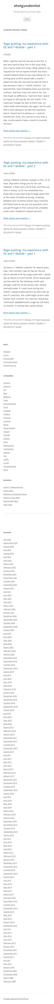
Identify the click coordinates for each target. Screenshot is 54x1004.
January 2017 (8, 776)
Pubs (5, 442)
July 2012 (7, 929)
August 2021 (8, 588)
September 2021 (10, 584)
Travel (6, 463)
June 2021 (7, 595)
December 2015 (10, 821)
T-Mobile (39, 141)
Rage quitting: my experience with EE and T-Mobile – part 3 (25, 45)
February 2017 (9, 772)
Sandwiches (8, 449)
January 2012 (8, 946)
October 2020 (9, 623)
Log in (6, 355)
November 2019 (10, 661)
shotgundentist (27, 5)
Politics (6, 438)
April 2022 (7, 560)
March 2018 (8, 727)
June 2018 (7, 717)
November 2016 (10, 783)
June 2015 (7, 842)
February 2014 (9, 897)
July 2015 (7, 838)
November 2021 (10, 577)
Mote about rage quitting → (16, 218)
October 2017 (9, 744)
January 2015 (8, 859)
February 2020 (9, 651)
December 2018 (10, 696)
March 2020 (8, 647)
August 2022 (8, 553)
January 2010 (8, 967)
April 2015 (7, 849)
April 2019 (7, 685)
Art (4, 390)
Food (5, 407)
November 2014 (10, 866)
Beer (5, 393)
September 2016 (10, 790)
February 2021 (9, 609)
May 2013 (7, 915)
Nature (6, 431)
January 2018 (8, 734)
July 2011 (7, 960)
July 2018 (7, 713)
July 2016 (7, 797)
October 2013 (9, 904)
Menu (27, 19)
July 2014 (7, 880)
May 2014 (7, 887)
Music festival (9, 428)
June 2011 (7, 964)
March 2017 (8, 769)
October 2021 (9, 581)
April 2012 (7, 939)
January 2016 (8, 817)
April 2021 (7, 602)
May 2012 (7, 936)
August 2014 (8, 877)
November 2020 (10, 619)
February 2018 (9, 731)
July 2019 (7, 675)
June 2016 (7, 800)
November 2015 (10, 824)
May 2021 (7, 598)
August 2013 (8, 911)
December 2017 (10, 737)
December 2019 (10, 657)
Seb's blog (7, 504)
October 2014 (9, 870)
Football (7, 410)
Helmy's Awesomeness (13, 487)
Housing (7, 417)
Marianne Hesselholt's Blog (15, 494)
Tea (4, 456)
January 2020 (8, 654)
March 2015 (8, 852)
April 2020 (7, 644)
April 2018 (7, 724)
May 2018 (7, 720)
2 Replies (7, 54)
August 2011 (8, 957)
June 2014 (7, 884)
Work (5, 470)
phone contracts (20, 141)
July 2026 (7, 539)
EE (11, 141)
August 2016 (8, 793)
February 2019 (9, 689)
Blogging (7, 396)
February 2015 (9, 856)
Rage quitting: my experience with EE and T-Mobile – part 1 (25, 251)
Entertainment (9, 403)
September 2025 (10, 543)
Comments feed (10, 362)
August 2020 (8, 630)
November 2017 (10, 741)
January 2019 (8, 692)
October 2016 (9, 786)
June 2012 (7, 932)
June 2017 (7, 758)
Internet (7, 421)
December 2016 (10, 779)
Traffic (6, 459)
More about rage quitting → (16, 130)
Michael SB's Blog (10, 501)
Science (6, 452)
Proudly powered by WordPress (16, 998)
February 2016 (9, 814)
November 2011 (10, 950)
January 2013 (8, 922)
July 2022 (7, 557)
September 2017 (10, 748)
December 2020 (10, 616)
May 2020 (7, 640)
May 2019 (7, 682)
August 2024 (8, 546)
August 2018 (8, 710)
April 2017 (7, 765)
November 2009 (10, 974)
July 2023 (7, 550)
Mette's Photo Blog (11, 497)
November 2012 (10, 925)
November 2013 (10, 901)
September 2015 (10, 831)
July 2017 (7, 755)
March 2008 (8, 977)
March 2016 (8, 811)
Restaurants (8, 445)
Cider (5, 400)
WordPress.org (9, 365)
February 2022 (9, 567)
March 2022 (8, 564)
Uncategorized (9, 466)
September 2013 (10, 908)
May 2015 (7, 845)
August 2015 (8, 835)
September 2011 (10, 953)
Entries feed (8, 358)
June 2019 (7, 678)
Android (6, 386)
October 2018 (9, 703)
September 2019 (10, 668)
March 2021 (8, 605)
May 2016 (7, 804)
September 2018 (10, 706)
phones (31, 141)
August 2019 (8, 671)
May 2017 (7, 762)
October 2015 (9, 828)
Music (5, 424)
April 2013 (7, 918)
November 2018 (10, 699)
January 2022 (8, 571)
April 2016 (7, 807)
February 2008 (9, 981)
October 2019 (9, 664)
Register (6, 351)
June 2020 (7, 637)
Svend (18, 144)
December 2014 (10, 863)
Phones (28, 137)
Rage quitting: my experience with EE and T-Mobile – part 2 (25, 164)
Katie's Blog (8, 490)
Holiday (6, 414)
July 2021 (7, 591)
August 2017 (8, 751)
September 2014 (10, 873)
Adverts (6, 383)
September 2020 (10, 626)
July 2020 (7, 633)
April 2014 (7, 891)
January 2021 (8, 612)
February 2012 (9, 943)
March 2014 (8, 894)
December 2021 (10, 574)
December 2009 (10, 971)
